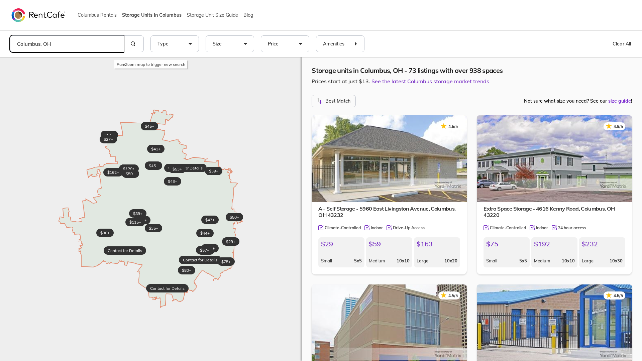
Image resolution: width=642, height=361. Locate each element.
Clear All (622, 44)
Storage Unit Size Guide (212, 15)
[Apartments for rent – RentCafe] (38, 14)
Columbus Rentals (97, 15)
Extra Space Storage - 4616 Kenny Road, (549, 211)
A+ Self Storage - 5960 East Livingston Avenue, (386, 211)
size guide (619, 101)
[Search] (134, 43)
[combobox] (67, 43)
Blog (248, 15)
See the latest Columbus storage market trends (430, 81)
